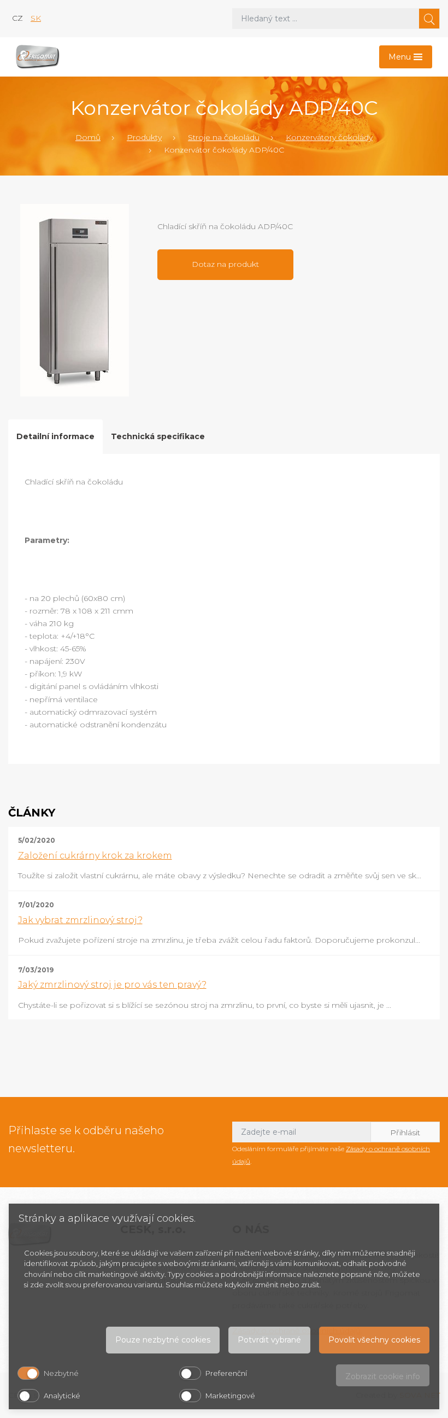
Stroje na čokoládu (224, 137)
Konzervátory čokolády (329, 137)
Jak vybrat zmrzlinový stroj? (80, 920)
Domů (88, 137)
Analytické (62, 1395)
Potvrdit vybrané (269, 1340)
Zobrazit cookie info (382, 1376)
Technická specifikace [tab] (158, 436)
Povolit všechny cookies (374, 1340)
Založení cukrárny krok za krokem (95, 855)
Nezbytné (61, 1373)
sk (36, 18)
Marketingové (230, 1395)
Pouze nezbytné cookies (162, 1340)
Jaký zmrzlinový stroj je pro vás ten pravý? (112, 984)
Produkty (144, 137)
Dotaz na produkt (225, 264)
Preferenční (226, 1373)
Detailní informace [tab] (55, 436)
